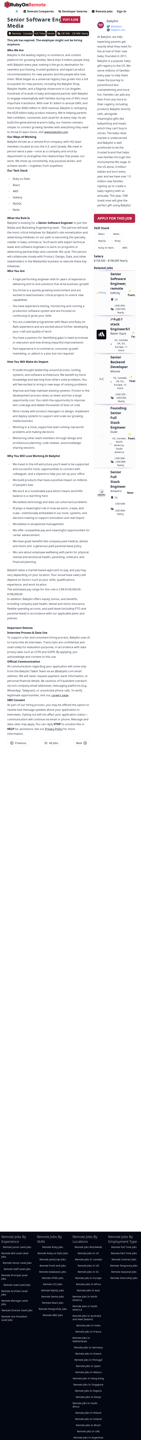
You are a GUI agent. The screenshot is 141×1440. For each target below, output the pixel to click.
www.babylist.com (56, 132)
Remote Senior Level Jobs (17, 1262)
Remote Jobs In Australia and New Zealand (87, 1317)
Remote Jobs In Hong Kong (88, 1378)
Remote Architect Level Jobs (14, 1292)
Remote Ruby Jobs (52, 1247)
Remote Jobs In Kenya (88, 1397)
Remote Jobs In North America (85, 1298)
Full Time (39, 33)
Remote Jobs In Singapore (88, 1384)
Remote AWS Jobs (53, 1315)
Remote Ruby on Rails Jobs (52, 1253)
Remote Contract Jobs (124, 1259)
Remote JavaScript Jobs (53, 1259)
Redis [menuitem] (116, 234)
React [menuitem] (101, 234)
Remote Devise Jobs (52, 1296)
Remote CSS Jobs (52, 1284)
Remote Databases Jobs (52, 1271)
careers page (59, 695)
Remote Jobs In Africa (88, 1284)
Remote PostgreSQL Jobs (53, 1309)
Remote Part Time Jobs (124, 1253)
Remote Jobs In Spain (88, 1366)
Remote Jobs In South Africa (85, 1404)
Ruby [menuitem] (118, 240)
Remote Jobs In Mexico (88, 1372)
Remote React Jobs (52, 1302)
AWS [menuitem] (124, 247)
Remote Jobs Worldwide (88, 1247)
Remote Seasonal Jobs (124, 1271)
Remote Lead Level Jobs (17, 1284)
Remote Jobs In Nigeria (88, 1390)
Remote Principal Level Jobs (14, 1277)
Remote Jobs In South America (85, 1308)
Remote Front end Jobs (53, 1265)
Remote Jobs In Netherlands (81, 1339)
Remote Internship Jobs (124, 1278)
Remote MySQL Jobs (52, 1290)
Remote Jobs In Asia (88, 1290)
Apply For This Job (114, 218)
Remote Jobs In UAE (88, 1431)
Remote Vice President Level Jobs (14, 1318)
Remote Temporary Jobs (124, 1265)
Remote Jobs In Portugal (88, 1359)
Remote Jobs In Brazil (88, 1425)
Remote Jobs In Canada (88, 1259)
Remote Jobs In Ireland (88, 1419)
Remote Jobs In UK (88, 1265)
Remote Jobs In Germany (88, 1347)
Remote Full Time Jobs (124, 1247)
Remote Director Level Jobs (17, 1310)
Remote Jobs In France (88, 1331)
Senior (51, 33)
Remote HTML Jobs (52, 1278)
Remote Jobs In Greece (88, 1353)
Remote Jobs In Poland (88, 1412)
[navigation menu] (17, 11)
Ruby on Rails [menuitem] (106, 247)
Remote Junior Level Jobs (17, 1247)
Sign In (121, 11)
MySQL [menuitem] (102, 240)
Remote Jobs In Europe (88, 1278)
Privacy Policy (53, 729)
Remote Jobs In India (88, 1325)
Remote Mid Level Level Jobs (14, 1255)
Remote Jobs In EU (88, 1271)
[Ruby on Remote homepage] (25, 4)
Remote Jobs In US (88, 1253)
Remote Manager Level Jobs (14, 1302)
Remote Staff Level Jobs (17, 1269)
